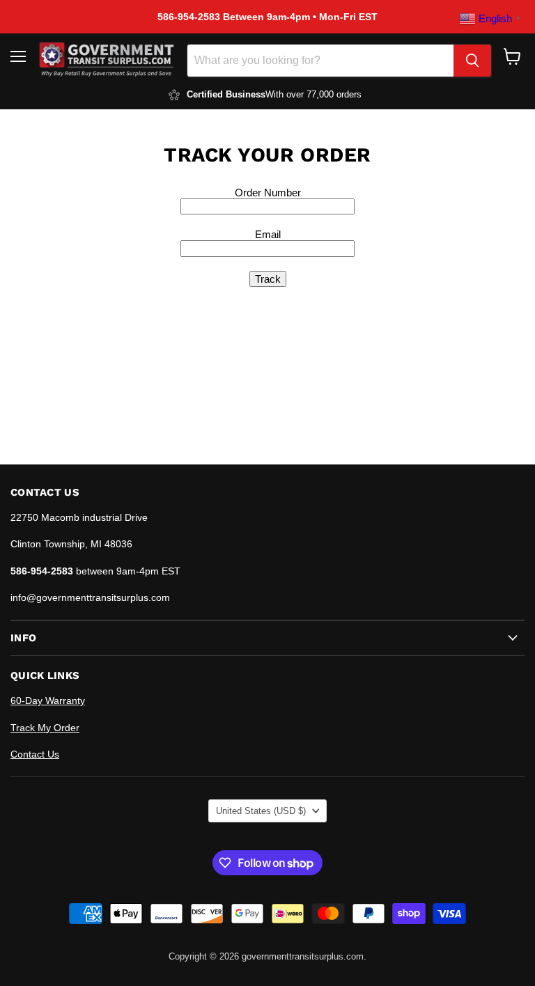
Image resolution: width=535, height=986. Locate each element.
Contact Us (34, 754)
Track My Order (44, 727)
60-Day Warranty (47, 700)
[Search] (472, 61)
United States (261, 811)
